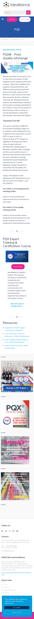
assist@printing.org (7, 551)
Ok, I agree (16, 607)
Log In (5, 584)
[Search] (28, 12)
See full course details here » (17, 304)
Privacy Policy (17, 612)
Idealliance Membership (10, 590)
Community (6, 593)
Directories (6, 587)
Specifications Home (12, 49)
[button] (2, 18)
